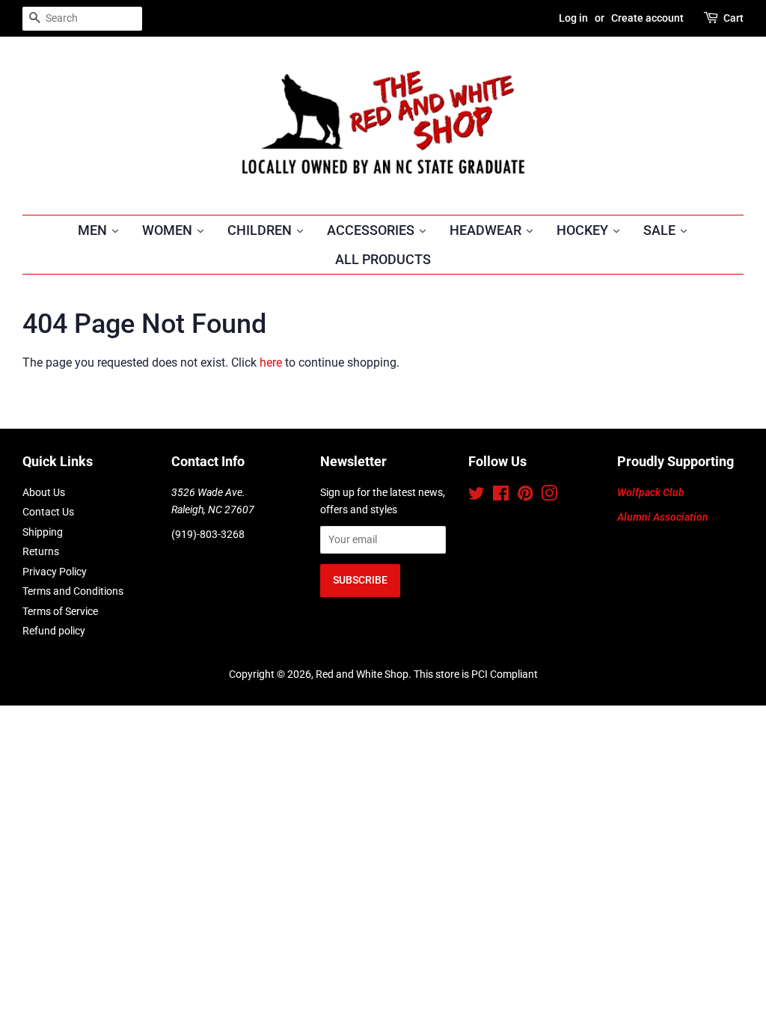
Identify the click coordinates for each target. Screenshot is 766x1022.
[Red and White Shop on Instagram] (549, 496)
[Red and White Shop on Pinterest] (525, 496)
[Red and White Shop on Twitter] (476, 496)
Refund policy (53, 631)
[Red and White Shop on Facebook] (500, 496)
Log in (573, 18)
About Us (43, 492)
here (271, 362)
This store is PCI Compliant (476, 674)
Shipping (42, 532)
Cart (733, 18)
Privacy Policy (54, 572)
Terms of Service (60, 611)
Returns (40, 551)
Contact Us (48, 512)
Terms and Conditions (72, 591)
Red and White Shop (362, 674)
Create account (647, 18)
